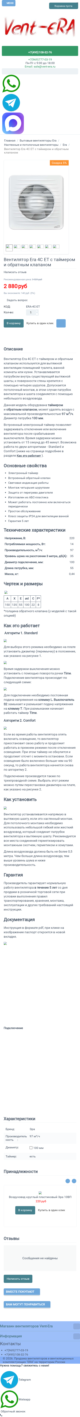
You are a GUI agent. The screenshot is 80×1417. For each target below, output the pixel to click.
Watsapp (24, 1399)
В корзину (14, 323)
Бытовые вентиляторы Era (38, 140)
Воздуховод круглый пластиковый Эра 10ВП (40, 1197)
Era (65, 144)
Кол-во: (9, 312)
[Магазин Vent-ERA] (40, 29)
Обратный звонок (12, 1411)
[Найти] (75, 71)
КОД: (7, 306)
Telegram (25, 1379)
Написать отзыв (15, 272)
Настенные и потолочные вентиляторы (31, 144)
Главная (9, 140)
